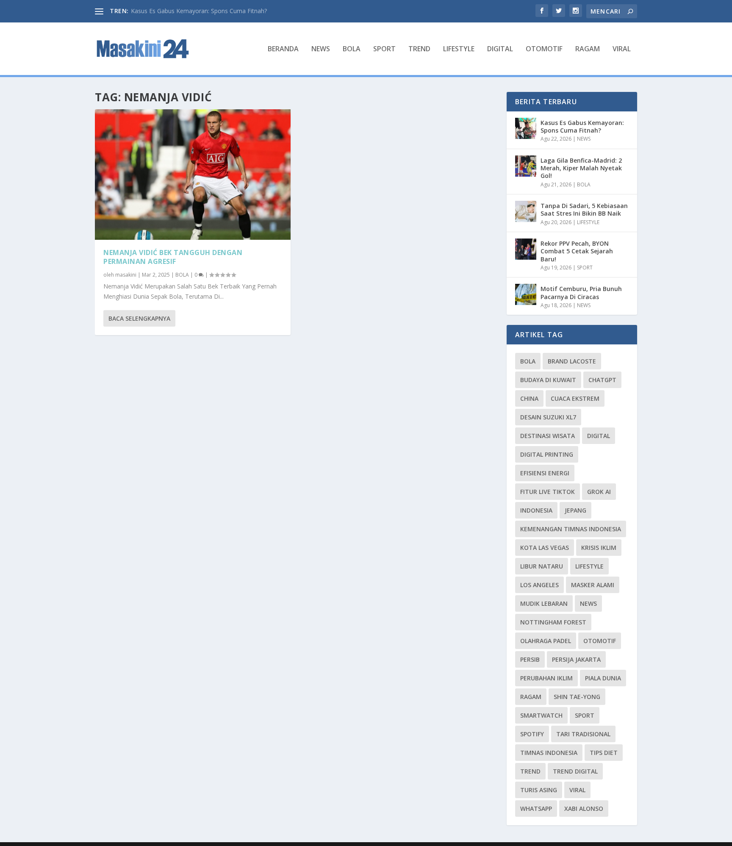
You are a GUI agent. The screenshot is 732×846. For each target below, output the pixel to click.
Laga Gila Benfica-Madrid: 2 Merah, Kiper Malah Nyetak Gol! (581, 168)
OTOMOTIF (544, 49)
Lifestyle (589, 566)
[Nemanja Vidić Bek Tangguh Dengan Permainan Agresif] (193, 174)
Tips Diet (604, 753)
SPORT (384, 49)
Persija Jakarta (576, 659)
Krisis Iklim (598, 548)
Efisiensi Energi (544, 473)
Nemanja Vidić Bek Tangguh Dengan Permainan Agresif (172, 257)
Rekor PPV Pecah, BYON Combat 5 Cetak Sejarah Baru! (577, 251)
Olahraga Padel (545, 641)
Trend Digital (575, 771)
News (588, 603)
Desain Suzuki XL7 (548, 417)
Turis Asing (538, 790)
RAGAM (587, 49)
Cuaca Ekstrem (575, 398)
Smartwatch (541, 715)
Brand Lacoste (572, 361)
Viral (577, 790)
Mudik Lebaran (544, 603)
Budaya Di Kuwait (548, 380)
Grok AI (599, 492)
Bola (527, 361)
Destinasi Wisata (547, 436)
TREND (419, 49)
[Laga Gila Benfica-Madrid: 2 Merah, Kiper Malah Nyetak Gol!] (525, 166)
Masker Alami (592, 585)
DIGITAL (500, 49)
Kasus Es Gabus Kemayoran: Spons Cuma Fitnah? (199, 11)
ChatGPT (602, 380)
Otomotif (599, 641)
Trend (530, 771)
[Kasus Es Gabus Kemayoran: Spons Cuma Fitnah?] (525, 128)
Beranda (283, 49)
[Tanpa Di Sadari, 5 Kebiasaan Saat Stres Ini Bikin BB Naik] (525, 211)
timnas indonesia (548, 753)
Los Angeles (539, 585)
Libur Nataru (541, 566)
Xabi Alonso (583, 808)
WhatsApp (536, 808)
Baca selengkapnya (139, 318)
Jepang (575, 510)
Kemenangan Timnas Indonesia (570, 529)
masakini (125, 274)
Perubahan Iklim (546, 678)
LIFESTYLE (458, 49)
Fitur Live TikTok (547, 492)
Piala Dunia (603, 678)
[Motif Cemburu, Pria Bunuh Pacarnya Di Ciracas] (525, 294)
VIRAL (622, 49)
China (529, 398)
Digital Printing (546, 454)
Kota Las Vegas (544, 548)
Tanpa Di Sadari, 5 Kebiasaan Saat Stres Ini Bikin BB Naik (584, 209)
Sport (584, 715)
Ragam (530, 697)
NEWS (320, 49)
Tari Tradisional (583, 734)
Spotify (532, 734)
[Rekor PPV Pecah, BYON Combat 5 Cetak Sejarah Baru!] (525, 249)
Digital (598, 436)
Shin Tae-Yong (577, 697)
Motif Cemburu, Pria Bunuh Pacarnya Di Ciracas (581, 292)
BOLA (351, 49)
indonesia (536, 510)
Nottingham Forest (553, 622)
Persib (530, 659)
